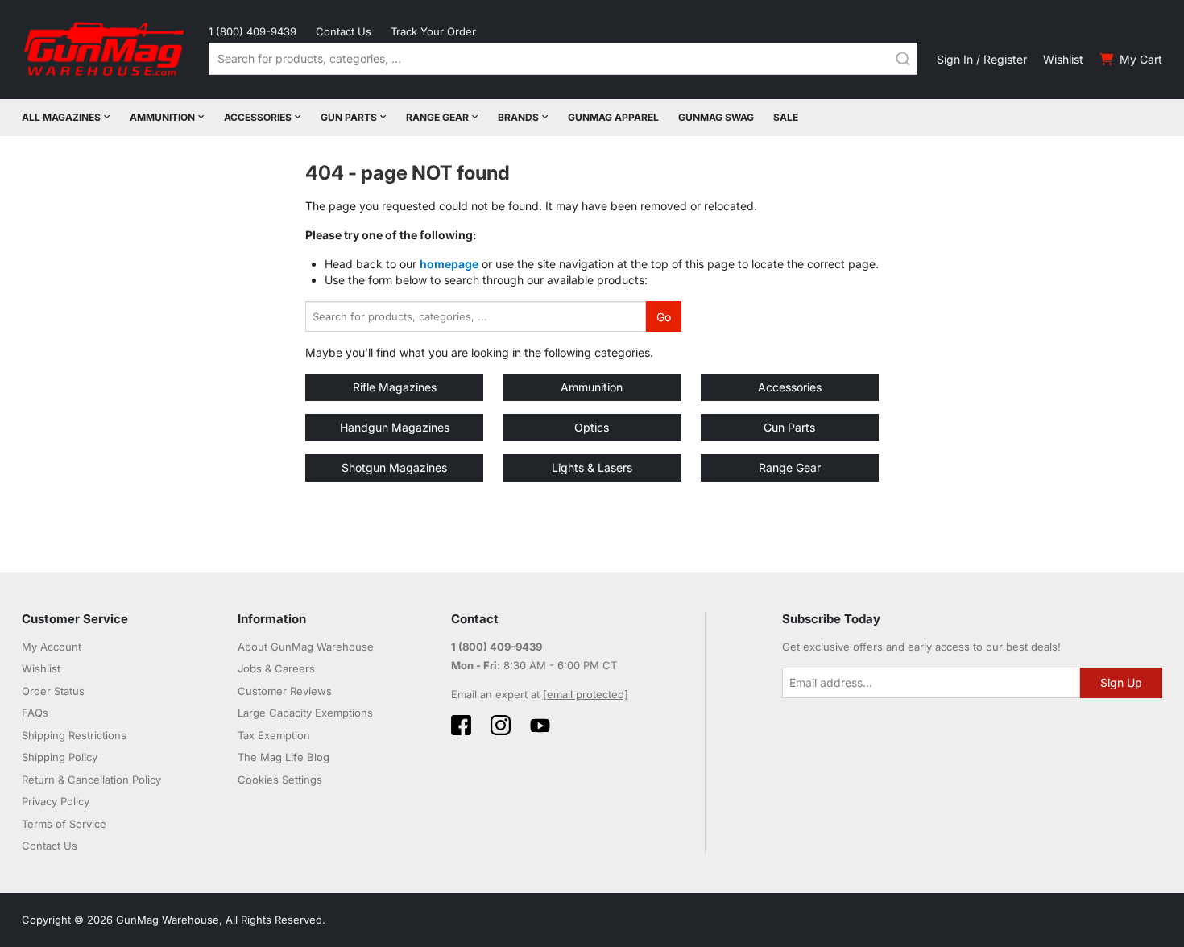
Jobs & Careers (276, 668)
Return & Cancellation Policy (91, 779)
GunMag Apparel (613, 117)
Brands (518, 117)
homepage (449, 264)
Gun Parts (349, 117)
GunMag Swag (716, 117)
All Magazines (61, 117)
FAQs (35, 712)
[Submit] (903, 59)
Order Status (53, 690)
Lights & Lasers (592, 467)
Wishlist (1063, 59)
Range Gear (437, 117)
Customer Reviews (285, 690)
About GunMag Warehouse (306, 646)
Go (663, 317)
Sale (785, 117)
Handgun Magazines (394, 427)
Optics (591, 427)
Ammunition (162, 117)
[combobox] (563, 59)
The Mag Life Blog (283, 757)
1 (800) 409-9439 (252, 31)
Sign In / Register (982, 59)
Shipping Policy (59, 757)
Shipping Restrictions (74, 735)
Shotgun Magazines (394, 467)
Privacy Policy (55, 801)
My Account (51, 646)
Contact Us (343, 31)
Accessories (258, 117)
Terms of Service (64, 823)
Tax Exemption (274, 735)
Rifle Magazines (395, 387)
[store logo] (105, 49)
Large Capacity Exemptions (305, 712)
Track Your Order (433, 31)
